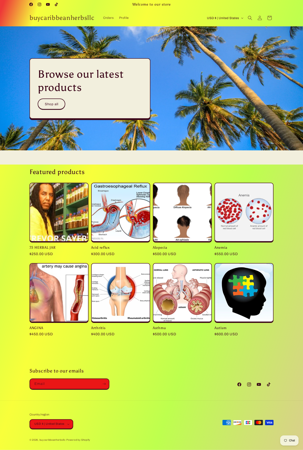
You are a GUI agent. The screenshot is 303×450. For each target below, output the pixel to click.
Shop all (51, 104)
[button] (250, 18)
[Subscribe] (104, 383)
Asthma (159, 328)
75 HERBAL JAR (42, 247)
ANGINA (36, 328)
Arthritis (98, 328)
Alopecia (160, 247)
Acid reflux (100, 247)
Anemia (220, 247)
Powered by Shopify (78, 439)
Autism (220, 328)
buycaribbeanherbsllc (52, 439)
